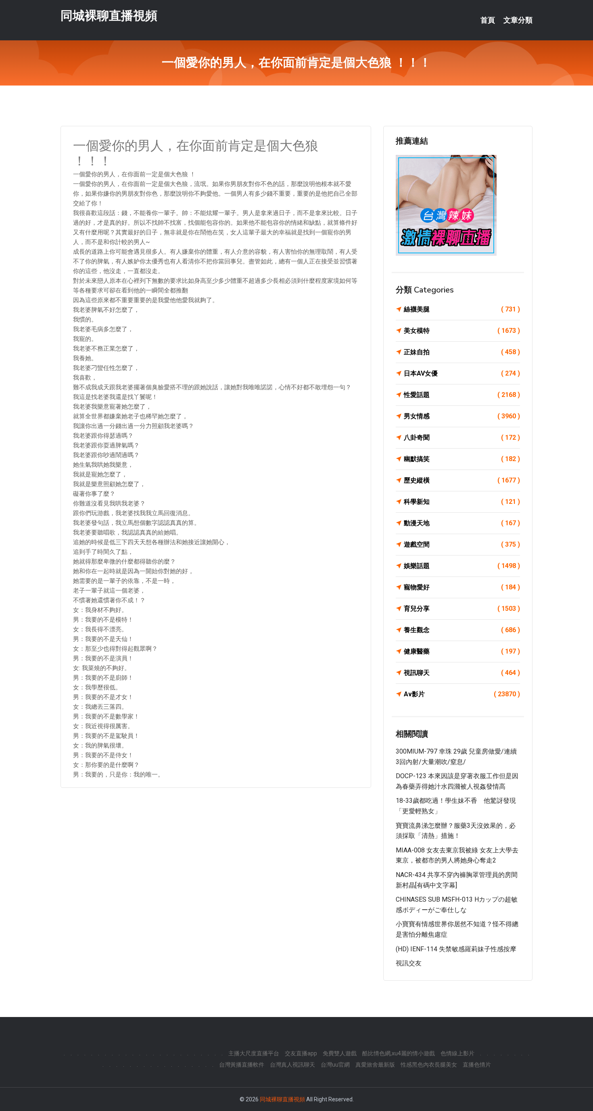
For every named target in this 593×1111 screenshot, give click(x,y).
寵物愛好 (462, 587)
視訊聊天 (462, 673)
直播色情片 (477, 1064)
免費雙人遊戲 (340, 1053)
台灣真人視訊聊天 (292, 1064)
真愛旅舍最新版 (375, 1064)
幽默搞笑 (462, 459)
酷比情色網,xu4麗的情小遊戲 (398, 1053)
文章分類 (517, 20)
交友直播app (301, 1053)
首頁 (487, 20)
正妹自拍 (462, 352)
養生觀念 (462, 630)
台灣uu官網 (335, 1064)
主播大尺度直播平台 (253, 1053)
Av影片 (462, 694)
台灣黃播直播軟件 (241, 1064)
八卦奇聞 (462, 437)
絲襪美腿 (462, 309)
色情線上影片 (457, 1053)
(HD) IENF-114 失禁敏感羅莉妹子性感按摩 (456, 949)
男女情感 (462, 416)
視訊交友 (409, 963)
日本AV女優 (462, 373)
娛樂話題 (462, 566)
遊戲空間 (462, 544)
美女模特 (462, 330)
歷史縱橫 (462, 480)
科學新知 (462, 501)
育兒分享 (462, 608)
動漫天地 (462, 523)
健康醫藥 (462, 651)
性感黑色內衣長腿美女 (429, 1064)
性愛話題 (462, 395)
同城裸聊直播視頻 (109, 15)
